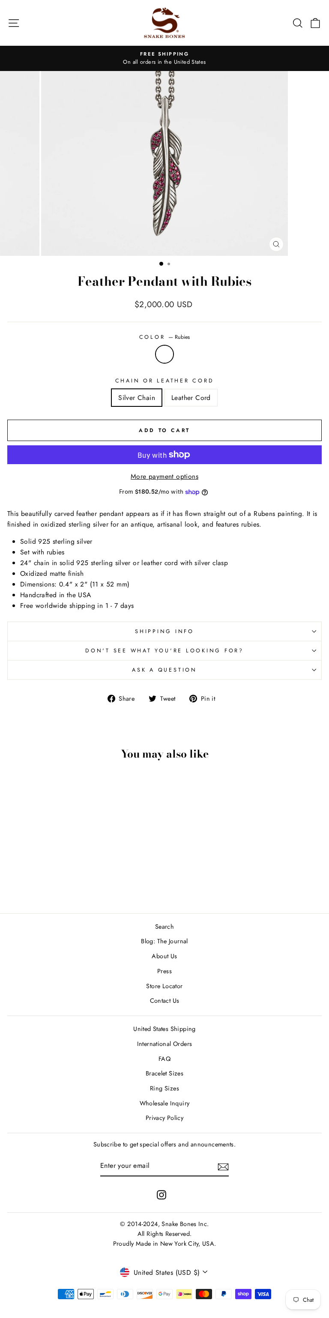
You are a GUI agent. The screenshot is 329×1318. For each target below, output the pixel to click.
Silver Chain (136, 398)
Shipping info (164, 631)
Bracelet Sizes (164, 1073)
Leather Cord (191, 398)
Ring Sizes (164, 1088)
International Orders (164, 1044)
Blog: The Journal (164, 941)
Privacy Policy (164, 1118)
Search (164, 926)
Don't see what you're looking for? (164, 651)
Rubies (164, 354)
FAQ (164, 1058)
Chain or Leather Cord (164, 381)
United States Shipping (164, 1029)
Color (164, 337)
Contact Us (164, 1000)
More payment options (164, 476)
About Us (164, 956)
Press (164, 971)
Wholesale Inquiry (165, 1103)
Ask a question (164, 670)
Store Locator (164, 986)
